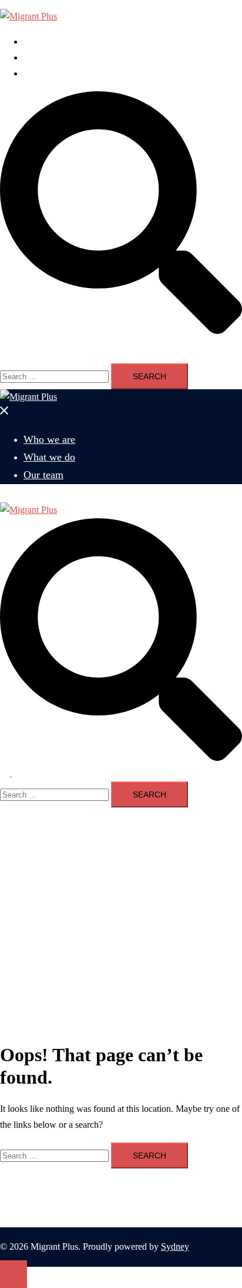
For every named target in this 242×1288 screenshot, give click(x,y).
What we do (46, 57)
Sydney (175, 1246)
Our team (40, 73)
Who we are (46, 42)
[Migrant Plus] (28, 16)
